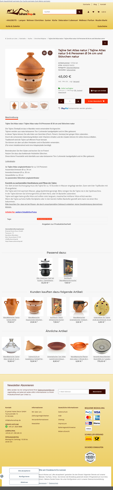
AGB (59, 416)
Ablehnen (24, 482)
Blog (95, 4)
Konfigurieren (24, 476)
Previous (5, 311)
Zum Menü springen (42, 1)
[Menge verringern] (61, 101)
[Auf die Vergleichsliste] (44, 53)
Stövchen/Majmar (72, 68)
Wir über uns (36, 412)
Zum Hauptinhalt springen (10, 1)
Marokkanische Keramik (44, 219)
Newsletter (36, 423)
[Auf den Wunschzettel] (50, 53)
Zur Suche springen (27, 1)
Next (107, 311)
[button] (88, 12)
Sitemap (61, 420)
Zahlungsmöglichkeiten (40, 416)
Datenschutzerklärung (46, 390)
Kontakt (103, 4)
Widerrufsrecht (64, 431)
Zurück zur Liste (12, 39)
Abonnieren (97, 392)
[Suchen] (79, 11)
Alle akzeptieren (24, 471)
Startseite (86, 4)
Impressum (43, 483)
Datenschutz (53, 483)
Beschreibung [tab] (11, 117)
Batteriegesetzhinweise (66, 427)
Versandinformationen (40, 420)
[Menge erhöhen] (78, 101)
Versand (76, 81)
